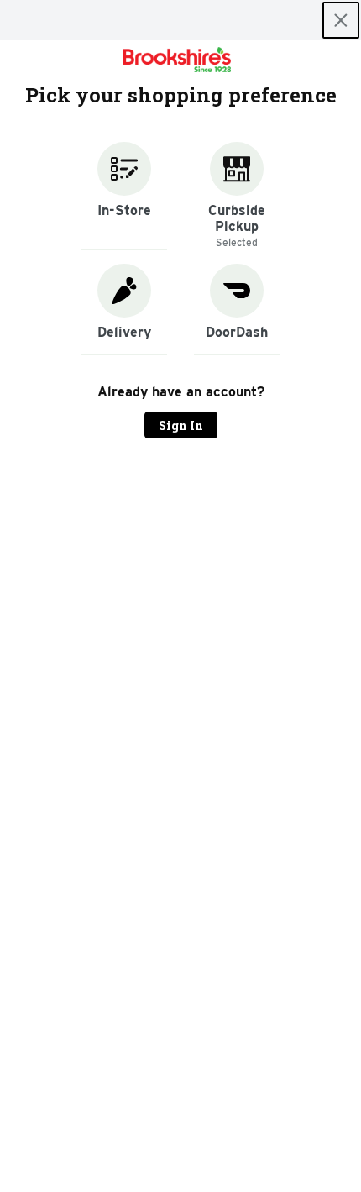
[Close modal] (341, 20)
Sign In (181, 425)
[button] (124, 196)
